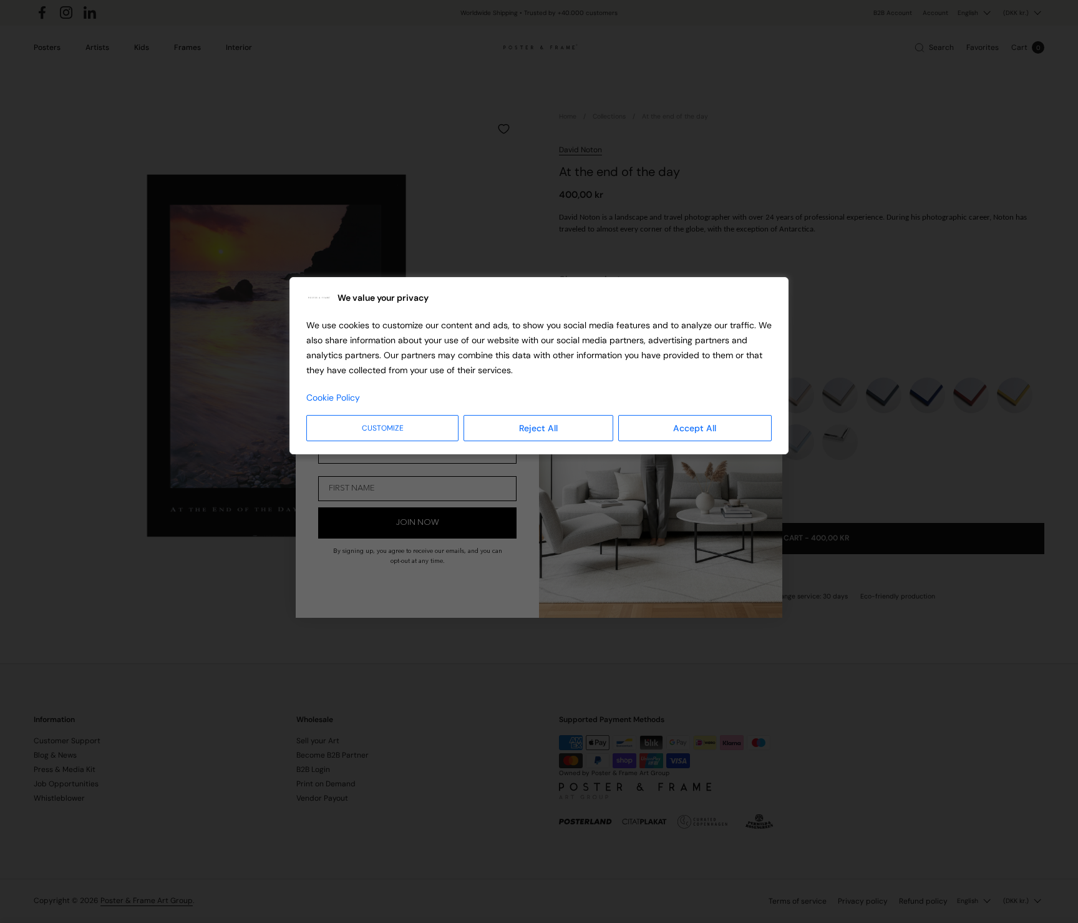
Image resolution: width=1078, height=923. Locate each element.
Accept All (694, 428)
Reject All (538, 428)
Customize (383, 428)
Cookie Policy (333, 397)
